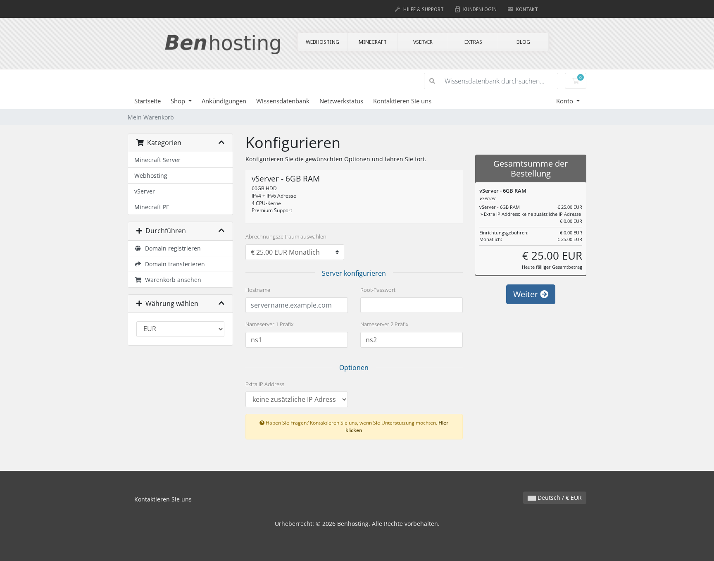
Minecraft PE (151, 207)
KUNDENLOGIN (480, 9)
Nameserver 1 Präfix (269, 324)
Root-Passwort (377, 290)
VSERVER (423, 42)
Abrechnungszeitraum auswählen (285, 236)
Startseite (147, 101)
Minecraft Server (157, 160)
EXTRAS (473, 42)
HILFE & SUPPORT (423, 9)
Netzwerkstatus (341, 101)
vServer (144, 191)
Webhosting (150, 175)
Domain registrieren (171, 248)
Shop (179, 101)
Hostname (257, 290)
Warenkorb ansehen (171, 280)
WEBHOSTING (322, 42)
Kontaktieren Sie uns (402, 101)
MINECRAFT (373, 42)
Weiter (526, 294)
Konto (565, 101)
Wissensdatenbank (282, 101)
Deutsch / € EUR (559, 497)
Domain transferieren (173, 264)
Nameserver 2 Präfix (384, 324)
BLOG (523, 42)
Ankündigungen (224, 101)
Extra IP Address (264, 384)
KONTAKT (527, 9)
